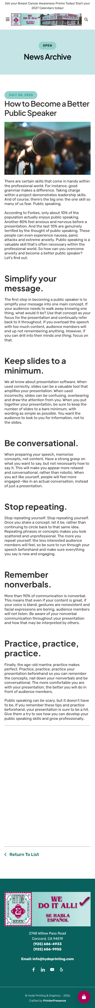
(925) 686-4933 (47, 944)
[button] (7, 19)
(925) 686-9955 (48, 949)
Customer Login (84, 997)
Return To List (23, 854)
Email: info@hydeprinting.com (47, 959)
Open (47, 45)
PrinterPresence (54, 1000)
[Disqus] (47, 785)
